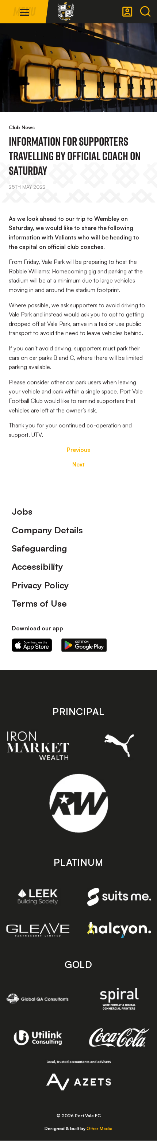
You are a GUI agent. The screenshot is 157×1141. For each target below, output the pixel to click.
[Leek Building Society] (38, 897)
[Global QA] (38, 999)
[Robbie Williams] (78, 803)
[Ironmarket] (38, 745)
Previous (78, 449)
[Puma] (119, 746)
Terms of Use (39, 603)
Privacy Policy (40, 585)
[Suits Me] (119, 897)
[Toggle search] (145, 11)
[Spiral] (119, 999)
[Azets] (78, 1075)
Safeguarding (39, 548)
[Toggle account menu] (127, 11)
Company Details (47, 530)
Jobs (22, 511)
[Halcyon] (119, 930)
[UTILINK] (38, 1037)
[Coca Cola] (119, 1037)
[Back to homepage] (65, 11)
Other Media (99, 1128)
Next (78, 464)
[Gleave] (38, 930)
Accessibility (37, 566)
